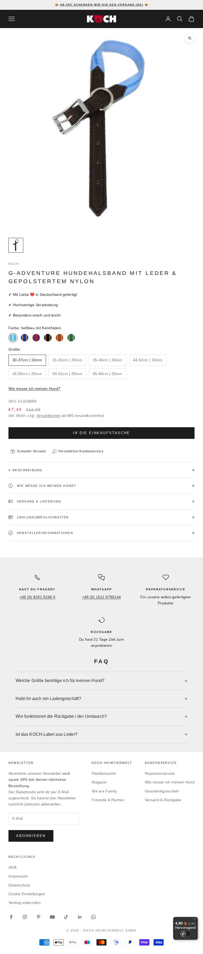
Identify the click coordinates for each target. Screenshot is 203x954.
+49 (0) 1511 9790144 (101, 597)
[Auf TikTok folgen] (66, 917)
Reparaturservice (160, 773)
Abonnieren (31, 836)
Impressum (18, 876)
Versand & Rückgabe (163, 800)
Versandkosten (48, 416)
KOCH (13, 263)
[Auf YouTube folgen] (52, 917)
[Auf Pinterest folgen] (38, 917)
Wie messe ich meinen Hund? (34, 388)
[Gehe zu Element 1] (15, 245)
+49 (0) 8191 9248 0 (37, 597)
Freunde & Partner (108, 800)
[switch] (185, 934)
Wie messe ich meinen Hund (170, 782)
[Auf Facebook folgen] (11, 917)
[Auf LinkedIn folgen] (79, 917)
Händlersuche (104, 773)
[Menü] (194, 920)
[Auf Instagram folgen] (24, 917)
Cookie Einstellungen (26, 894)
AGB (12, 867)
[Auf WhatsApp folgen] (93, 917)
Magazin (99, 782)
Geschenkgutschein (162, 791)
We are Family (104, 791)
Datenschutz (19, 885)
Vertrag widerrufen (24, 902)
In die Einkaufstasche (101, 433)
